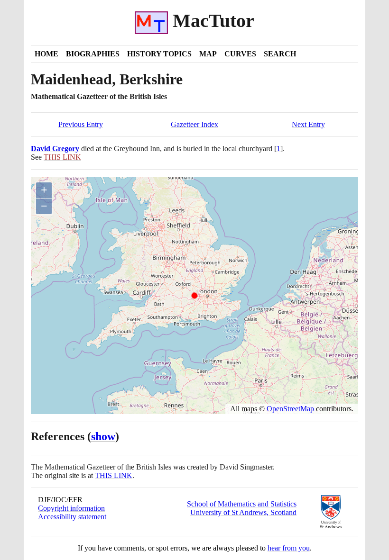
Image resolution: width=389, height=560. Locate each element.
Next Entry (308, 124)
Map (208, 54)
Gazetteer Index (194, 124)
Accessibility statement (72, 517)
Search (280, 54)
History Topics (159, 54)
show (103, 436)
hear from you (289, 548)
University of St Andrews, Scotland (243, 512)
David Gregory (55, 149)
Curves (240, 54)
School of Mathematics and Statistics (241, 504)
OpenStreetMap (290, 409)
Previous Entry (80, 124)
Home (46, 54)
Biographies (93, 54)
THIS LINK (113, 475)
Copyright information (71, 508)
